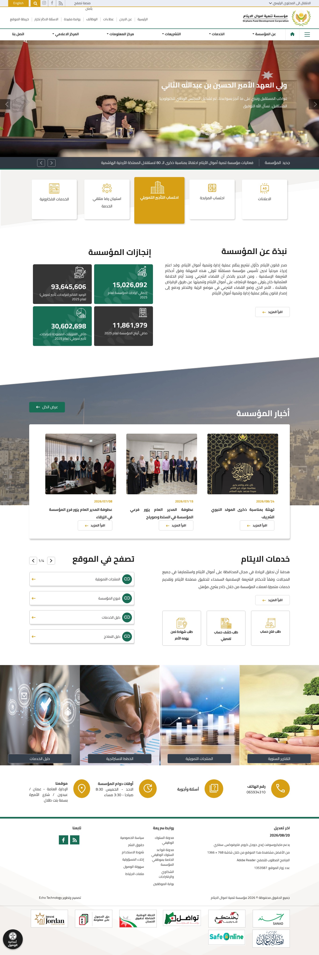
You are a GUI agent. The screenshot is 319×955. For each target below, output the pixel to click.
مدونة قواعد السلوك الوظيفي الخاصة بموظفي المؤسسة (162, 857)
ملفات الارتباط (134, 873)
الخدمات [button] (218, 34)
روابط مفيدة (72, 19)
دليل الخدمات (40, 758)
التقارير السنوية (279, 758)
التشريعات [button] (173, 34)
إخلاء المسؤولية (133, 859)
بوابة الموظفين (163, 884)
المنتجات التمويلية (199, 758)
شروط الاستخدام (133, 852)
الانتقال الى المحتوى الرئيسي (292, 3)
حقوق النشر (136, 845)
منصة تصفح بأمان (83, 6)
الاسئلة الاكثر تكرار (46, 19)
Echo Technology (50, 898)
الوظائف (91, 19)
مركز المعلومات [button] (122, 34)
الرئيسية (142, 19)
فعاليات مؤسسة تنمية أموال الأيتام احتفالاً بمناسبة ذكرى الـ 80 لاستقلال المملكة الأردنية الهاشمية (177, 162)
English (18, 3)
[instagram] (44, 3)
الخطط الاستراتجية (119, 758)
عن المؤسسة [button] (265, 34)
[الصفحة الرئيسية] (292, 34)
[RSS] (60, 3)
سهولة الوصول (134, 866)
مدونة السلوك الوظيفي (164, 840)
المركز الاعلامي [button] (67, 34)
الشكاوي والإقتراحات (166, 874)
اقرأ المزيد (272, 126)
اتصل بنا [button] (18, 34)
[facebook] (52, 3)
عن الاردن (125, 19)
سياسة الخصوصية (132, 837)
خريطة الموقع (19, 19)
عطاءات (108, 19)
